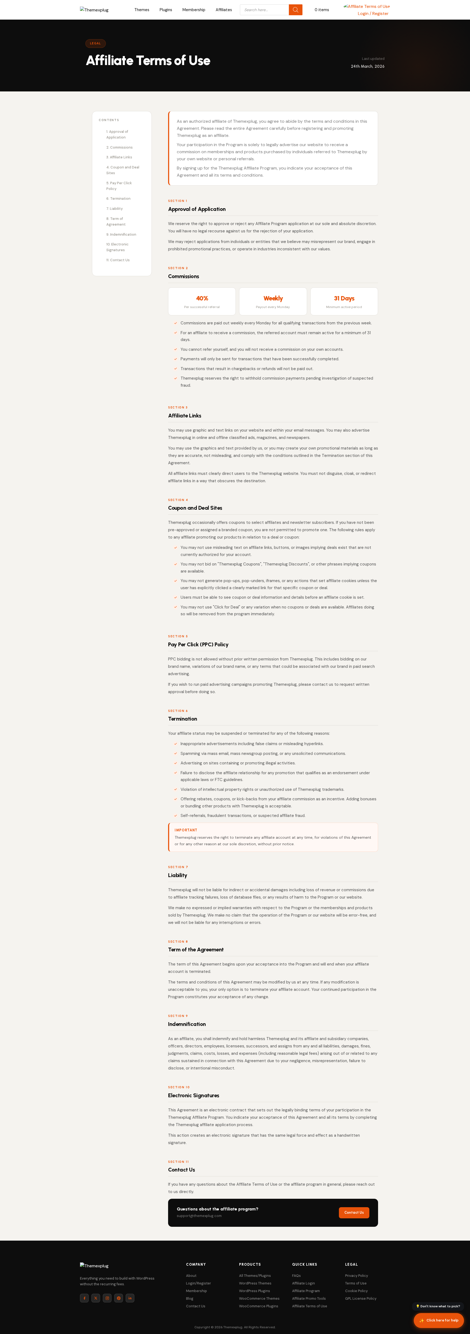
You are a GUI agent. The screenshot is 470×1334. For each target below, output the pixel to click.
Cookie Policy (356, 1291)
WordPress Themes (255, 1283)
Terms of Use (356, 1283)
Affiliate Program (306, 1291)
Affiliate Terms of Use (309, 1306)
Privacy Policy (356, 1275)
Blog (189, 1298)
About (191, 1275)
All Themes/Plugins (255, 1275)
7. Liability (114, 208)
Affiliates (224, 9)
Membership (194, 9)
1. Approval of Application (117, 134)
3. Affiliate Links (119, 157)
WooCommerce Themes (259, 1298)
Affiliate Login (303, 1283)
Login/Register (198, 1283)
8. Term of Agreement (116, 221)
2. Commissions (119, 147)
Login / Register (373, 13)
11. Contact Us (118, 260)
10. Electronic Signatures (117, 247)
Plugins (166, 9)
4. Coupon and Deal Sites (122, 170)
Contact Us (354, 1212)
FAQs (296, 1275)
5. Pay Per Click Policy (119, 186)
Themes (141, 9)
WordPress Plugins (254, 1291)
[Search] (295, 9)
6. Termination (118, 198)
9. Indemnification (121, 234)
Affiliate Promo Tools (309, 1298)
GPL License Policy (360, 1298)
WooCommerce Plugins (258, 1306)
